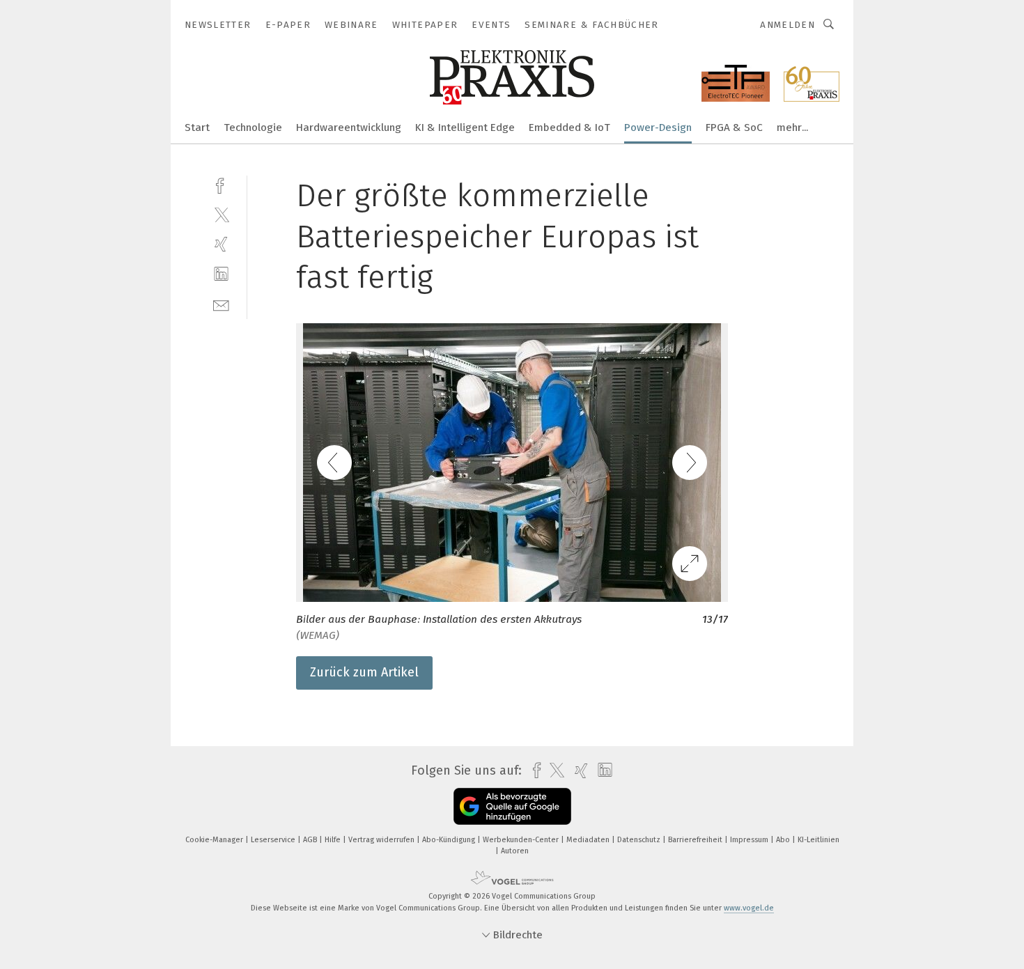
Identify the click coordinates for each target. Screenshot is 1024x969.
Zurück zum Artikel (364, 672)
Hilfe (334, 839)
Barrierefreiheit (696, 839)
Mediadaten (589, 839)
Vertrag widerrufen (382, 839)
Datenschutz (639, 839)
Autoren (515, 850)
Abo (784, 839)
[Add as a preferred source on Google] (512, 806)
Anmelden (787, 25)
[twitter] (221, 214)
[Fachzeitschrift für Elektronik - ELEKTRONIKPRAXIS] (197, 126)
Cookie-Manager (215, 839)
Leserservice (274, 839)
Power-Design (658, 127)
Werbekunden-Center (522, 839)
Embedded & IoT (569, 127)
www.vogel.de (749, 908)
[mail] (221, 304)
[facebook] (221, 184)
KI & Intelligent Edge (465, 127)
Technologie (253, 127)
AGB (311, 839)
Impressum (750, 839)
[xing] (221, 244)
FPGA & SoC (734, 127)
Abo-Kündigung (449, 839)
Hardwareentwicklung (348, 127)
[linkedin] (221, 274)
